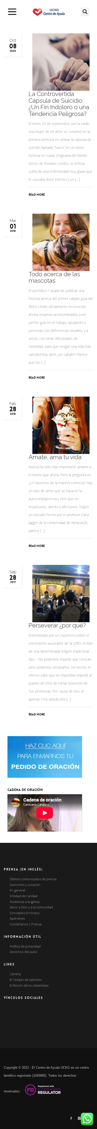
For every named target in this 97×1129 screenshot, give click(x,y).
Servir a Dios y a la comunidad (31, 907)
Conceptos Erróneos (25, 913)
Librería (15, 974)
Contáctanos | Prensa (26, 924)
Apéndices (17, 919)
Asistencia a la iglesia (25, 902)
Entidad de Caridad (24, 896)
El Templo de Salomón (26, 980)
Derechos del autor (24, 952)
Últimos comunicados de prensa (33, 879)
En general (17, 890)
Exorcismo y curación (25, 885)
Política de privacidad (25, 947)
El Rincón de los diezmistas (29, 986)
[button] (85, 11)
